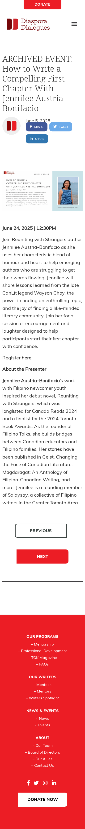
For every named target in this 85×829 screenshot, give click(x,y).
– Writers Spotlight (42, 698)
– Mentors (42, 691)
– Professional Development (42, 651)
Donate (42, 5)
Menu (74, 24)
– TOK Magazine (42, 658)
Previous (41, 531)
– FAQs (42, 664)
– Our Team (43, 746)
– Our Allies (42, 759)
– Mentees (42, 685)
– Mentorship (42, 644)
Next (42, 557)
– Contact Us (42, 766)
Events (44, 725)
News (44, 719)
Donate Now (42, 800)
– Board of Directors (42, 753)
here (26, 358)
